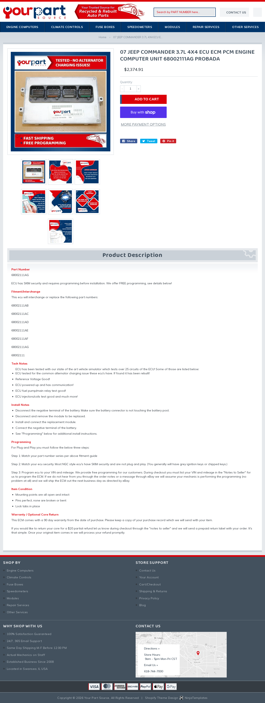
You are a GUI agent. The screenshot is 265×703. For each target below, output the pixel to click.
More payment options (143, 124)
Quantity (126, 82)
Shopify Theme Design (161, 698)
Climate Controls (67, 27)
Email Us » (151, 665)
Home (102, 37)
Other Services (245, 27)
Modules (172, 27)
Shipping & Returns (153, 591)
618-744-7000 (153, 671)
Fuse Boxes (105, 27)
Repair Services (206, 27)
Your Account (149, 577)
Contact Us (147, 570)
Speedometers (139, 27)
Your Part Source (96, 698)
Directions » (152, 648)
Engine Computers (22, 27)
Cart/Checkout (150, 584)
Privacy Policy (149, 598)
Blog (142, 605)
